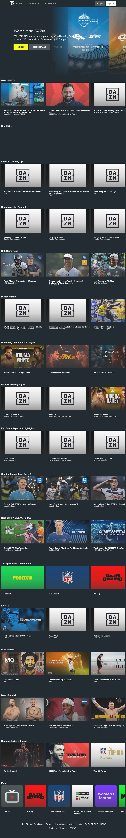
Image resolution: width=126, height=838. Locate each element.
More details (39, 47)
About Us (63, 828)
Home (19, 3)
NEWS (103, 824)
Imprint (79, 824)
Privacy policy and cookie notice (60, 824)
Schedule (50, 3)
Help (22, 824)
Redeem (53, 828)
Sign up (111, 3)
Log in (100, 3)
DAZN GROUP (91, 824)
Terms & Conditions (34, 824)
